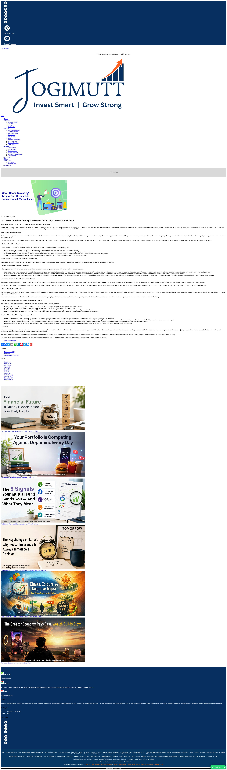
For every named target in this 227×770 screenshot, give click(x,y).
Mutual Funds (12, 147)
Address (6, 683)
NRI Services (11, 136)
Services (6, 128)
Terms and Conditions (100, 764)
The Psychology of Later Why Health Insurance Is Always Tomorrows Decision (23, 570)
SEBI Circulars (149, 764)
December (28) (8, 379)
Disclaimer (109, 764)
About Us (7, 120)
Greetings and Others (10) (11, 355)
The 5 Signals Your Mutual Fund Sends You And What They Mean (19, 524)
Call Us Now (8, 674)
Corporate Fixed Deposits (15, 154)
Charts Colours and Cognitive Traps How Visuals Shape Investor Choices (21, 616)
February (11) (8, 363)
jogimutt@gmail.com (10, 44)
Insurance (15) (8, 353)
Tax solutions (11, 135)
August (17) (7, 373)
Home (6, 119)
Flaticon (119, 768)
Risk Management (13, 133)
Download (11, 162)
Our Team (10, 123)
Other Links (7, 160)
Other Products (12, 155)
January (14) (7, 362)
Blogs (6, 159)
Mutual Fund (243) (9, 352)
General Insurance (13, 152)
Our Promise (11, 127)
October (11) (7, 376)
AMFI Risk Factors (158, 764)
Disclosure (115, 764)
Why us (10, 125)
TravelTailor (11, 144)
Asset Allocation (12, 141)
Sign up (3, 48)
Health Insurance (12, 151)
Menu (2, 116)
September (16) (8, 375)
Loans (9, 138)
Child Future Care (13, 131)
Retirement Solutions (14, 130)
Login (7, 48)
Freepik (111, 768)
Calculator (7, 157)
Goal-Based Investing (10, 340)
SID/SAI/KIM (131, 764)
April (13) (7, 367)
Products (6, 146)
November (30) (8, 378)
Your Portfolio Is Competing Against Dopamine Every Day (17, 477)
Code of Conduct (140, 764)
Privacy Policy (123, 764)
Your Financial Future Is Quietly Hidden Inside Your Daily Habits (19, 431)
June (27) (6, 370)
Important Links (89, 764)
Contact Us (7, 165)
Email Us (6, 691)
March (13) (7, 365)
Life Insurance (12, 149)
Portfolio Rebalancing (14, 139)
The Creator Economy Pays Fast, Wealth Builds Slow (16, 663)
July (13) (6, 371)
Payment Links (12, 163)
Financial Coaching (13, 143)
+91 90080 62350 (9, 33)
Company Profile (12, 122)
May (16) (6, 368)
